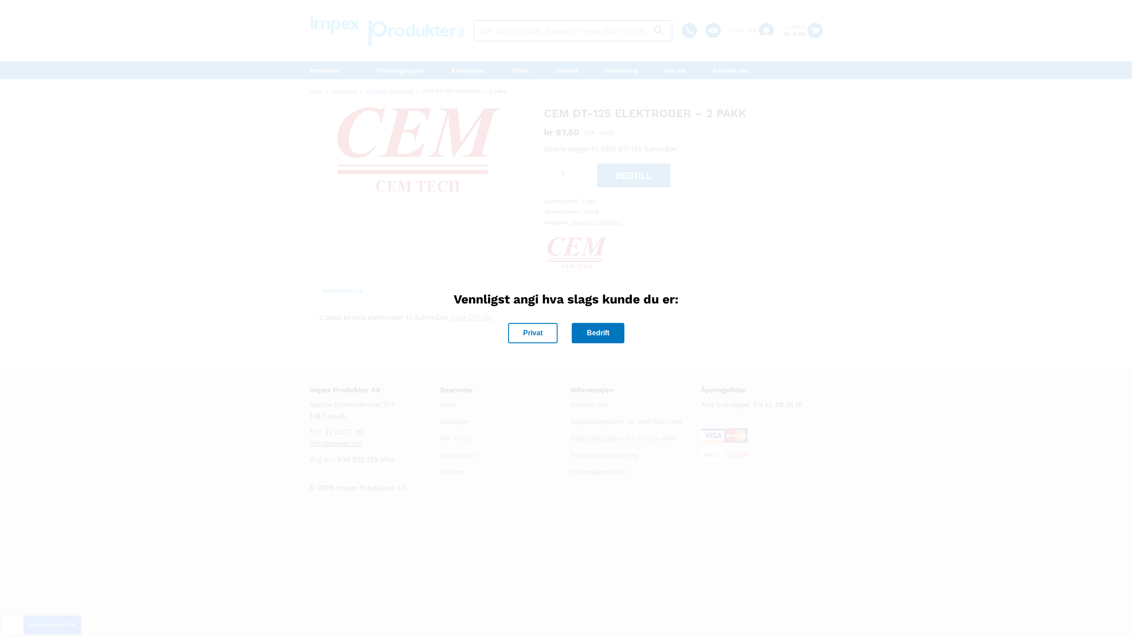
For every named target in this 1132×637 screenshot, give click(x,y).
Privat (533, 333)
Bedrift (598, 333)
